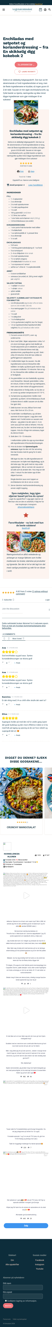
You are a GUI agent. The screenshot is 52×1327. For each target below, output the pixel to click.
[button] (21, 163)
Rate (32, 171)
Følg (26, 1225)
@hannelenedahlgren (26, 507)
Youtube (39, 1269)
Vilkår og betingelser (20, 1319)
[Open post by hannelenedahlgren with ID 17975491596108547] (26, 1174)
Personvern (7, 1319)
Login (47, 600)
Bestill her (38, 4)
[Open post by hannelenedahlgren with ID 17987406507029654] (26, 895)
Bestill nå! (26, 528)
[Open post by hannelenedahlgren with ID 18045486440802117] (26, 1103)
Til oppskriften (25, 64)
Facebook (39, 1260)
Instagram (39, 1264)
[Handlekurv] (40, 9)
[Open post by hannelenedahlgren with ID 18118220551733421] (26, 1010)
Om (12, 1260)
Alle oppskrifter (12, 1264)
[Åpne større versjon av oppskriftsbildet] (26, 112)
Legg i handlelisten (35, 185)
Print (21, 171)
